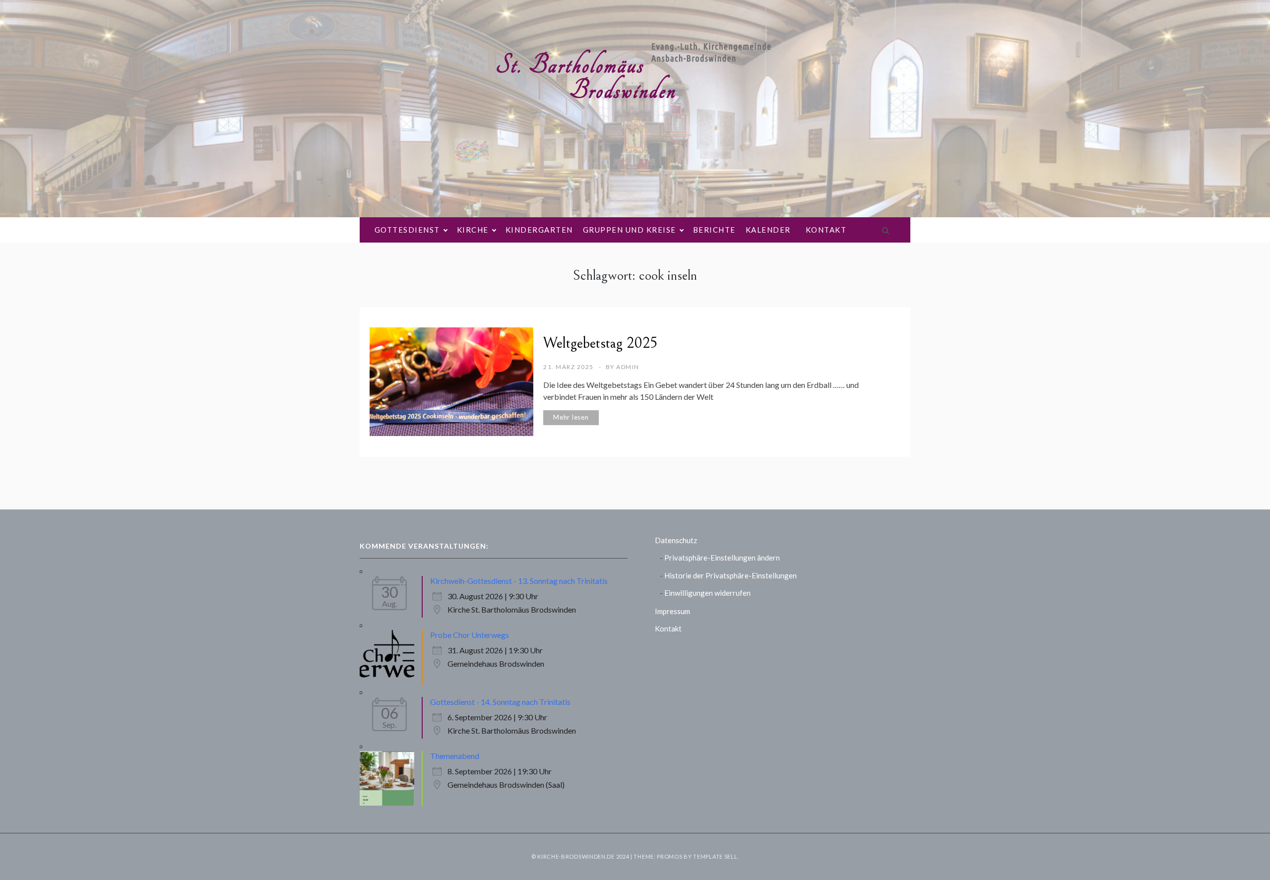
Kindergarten (539, 229)
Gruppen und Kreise (629, 229)
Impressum (672, 611)
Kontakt (826, 229)
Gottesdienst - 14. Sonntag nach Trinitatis (500, 701)
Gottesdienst (407, 229)
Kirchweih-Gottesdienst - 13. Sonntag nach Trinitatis (519, 580)
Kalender (768, 229)
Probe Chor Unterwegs (469, 634)
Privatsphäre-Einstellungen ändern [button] (722, 557)
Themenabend (454, 755)
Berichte (714, 229)
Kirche (473, 229)
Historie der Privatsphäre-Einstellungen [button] (730, 575)
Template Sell (715, 856)
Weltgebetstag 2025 (600, 343)
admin (627, 367)
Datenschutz (676, 540)
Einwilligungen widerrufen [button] (707, 592)
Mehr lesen (571, 417)
